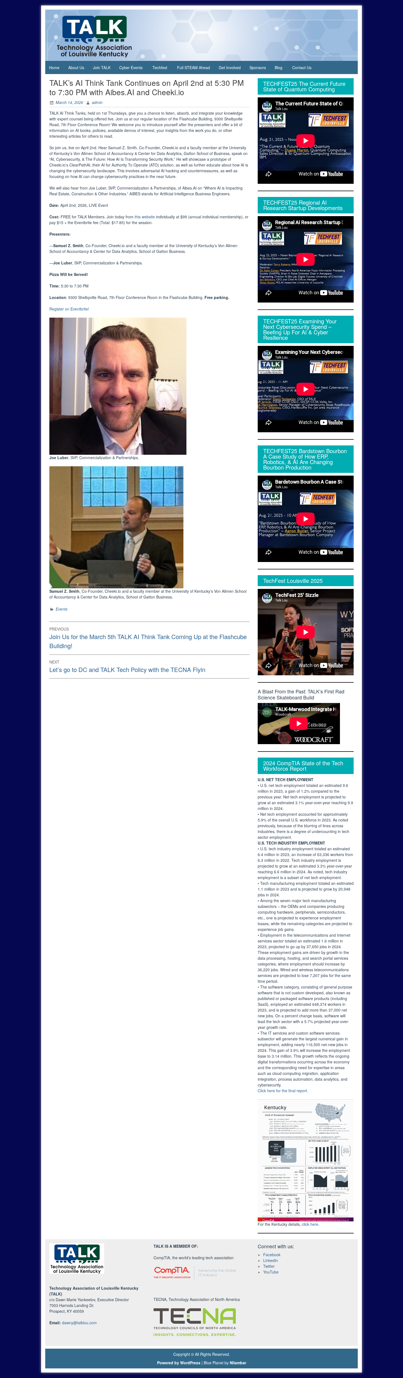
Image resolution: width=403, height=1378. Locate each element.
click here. (310, 1224)
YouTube (271, 1272)
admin (97, 102)
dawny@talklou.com (79, 1322)
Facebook (271, 1254)
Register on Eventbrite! (69, 309)
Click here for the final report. (283, 1090)
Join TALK (101, 67)
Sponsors (257, 67)
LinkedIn (270, 1260)
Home (54, 67)
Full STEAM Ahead (193, 67)
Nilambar (238, 1362)
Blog (278, 67)
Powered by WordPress (178, 1362)
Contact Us (301, 67)
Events (61, 609)
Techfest (159, 67)
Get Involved (230, 67)
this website (145, 216)
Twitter (269, 1266)
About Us (76, 67)
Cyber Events (131, 67)
